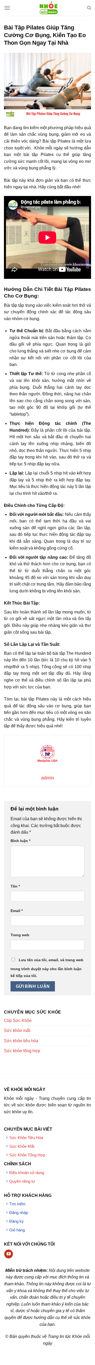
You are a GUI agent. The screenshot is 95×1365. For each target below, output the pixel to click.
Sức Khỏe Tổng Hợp (27, 1155)
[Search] (89, 8)
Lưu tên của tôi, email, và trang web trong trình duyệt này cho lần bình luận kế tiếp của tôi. (47, 968)
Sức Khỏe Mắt (21, 1146)
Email (17, 911)
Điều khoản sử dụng (26, 1172)
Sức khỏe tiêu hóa (21, 1041)
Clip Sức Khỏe (18, 1020)
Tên (15, 886)
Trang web (20, 935)
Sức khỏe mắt (17, 1030)
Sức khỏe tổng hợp (22, 1051)
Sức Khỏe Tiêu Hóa (26, 1137)
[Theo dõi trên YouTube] (8, 1254)
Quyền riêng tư (22, 1181)
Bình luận (20, 841)
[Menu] (7, 7)
